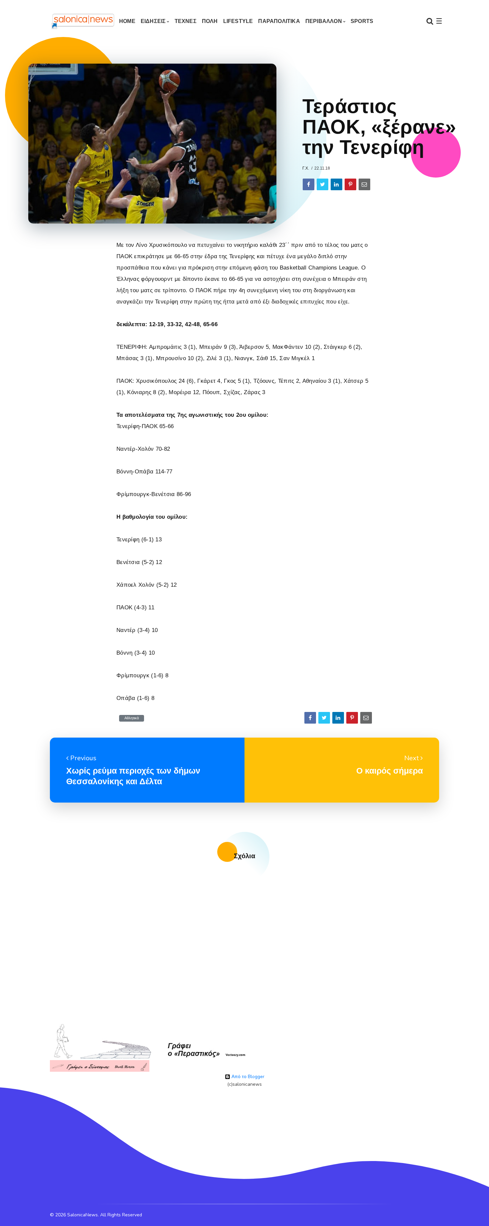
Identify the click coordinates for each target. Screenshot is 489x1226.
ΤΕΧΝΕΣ (186, 21)
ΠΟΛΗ (210, 21)
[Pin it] (350, 184)
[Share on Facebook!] (308, 184)
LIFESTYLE (238, 21)
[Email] (364, 184)
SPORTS (362, 21)
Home (127, 21)
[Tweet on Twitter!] (322, 184)
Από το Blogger (247, 1076)
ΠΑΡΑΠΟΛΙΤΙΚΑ (279, 21)
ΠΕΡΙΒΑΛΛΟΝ (323, 21)
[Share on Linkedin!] (336, 184)
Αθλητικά (131, 718)
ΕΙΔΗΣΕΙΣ (153, 21)
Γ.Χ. (305, 168)
